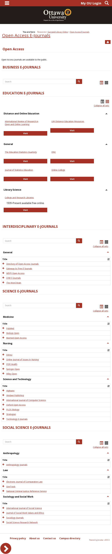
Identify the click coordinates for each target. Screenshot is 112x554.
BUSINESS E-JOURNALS (22, 67)
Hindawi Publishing (15, 395)
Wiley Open (11, 373)
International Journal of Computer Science (26, 400)
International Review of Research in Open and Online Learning (21, 123)
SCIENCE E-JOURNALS (20, 291)
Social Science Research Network (22, 522)
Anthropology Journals (16, 464)
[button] (108, 252)
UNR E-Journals (13, 278)
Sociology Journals (15, 517)
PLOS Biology (12, 409)
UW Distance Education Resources (67, 121)
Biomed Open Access (16, 337)
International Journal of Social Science (24, 508)
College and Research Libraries (19, 197)
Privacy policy (18, 538)
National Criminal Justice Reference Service (26, 491)
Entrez (9, 354)
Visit (35, 133)
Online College (58, 170)
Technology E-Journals (16, 419)
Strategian (11, 414)
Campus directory (69, 538)
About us (34, 538)
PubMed (10, 328)
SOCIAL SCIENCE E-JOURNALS (27, 427)
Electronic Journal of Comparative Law (24, 481)
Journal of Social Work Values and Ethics (25, 513)
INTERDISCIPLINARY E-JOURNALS (30, 226)
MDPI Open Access (15, 273)
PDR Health (11, 364)
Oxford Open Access (16, 404)
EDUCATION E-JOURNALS (23, 93)
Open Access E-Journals (79, 32)
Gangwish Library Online (58, 32)
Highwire (10, 390)
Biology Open (12, 333)
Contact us (49, 538)
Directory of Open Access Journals (22, 263)
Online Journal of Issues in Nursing (22, 359)
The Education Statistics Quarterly (21, 152)
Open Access (13, 49)
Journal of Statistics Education (19, 170)
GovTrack (10, 486)
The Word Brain (13, 282)
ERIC (53, 152)
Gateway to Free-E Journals (19, 268)
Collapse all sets (101, 105)
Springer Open (13, 369)
